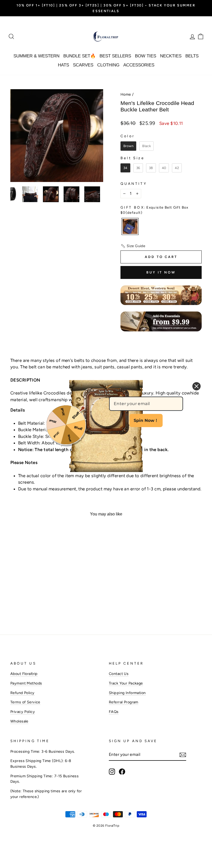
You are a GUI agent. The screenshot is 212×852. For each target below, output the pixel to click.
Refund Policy (22, 692)
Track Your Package (126, 683)
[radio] (128, 146)
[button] (132, 246)
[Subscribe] (182, 754)
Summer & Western (36, 56)
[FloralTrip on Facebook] (122, 772)
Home (125, 94)
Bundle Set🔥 (79, 56)
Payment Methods (26, 683)
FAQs (114, 711)
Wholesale (19, 721)
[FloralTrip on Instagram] (112, 772)
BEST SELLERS (115, 56)
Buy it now (161, 272)
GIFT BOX (154, 210)
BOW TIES (145, 56)
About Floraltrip (24, 673)
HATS (63, 65)
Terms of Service (25, 702)
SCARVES (83, 65)
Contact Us (118, 673)
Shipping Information (127, 692)
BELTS (192, 56)
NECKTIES (170, 56)
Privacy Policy (22, 711)
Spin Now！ (146, 420)
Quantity (133, 183)
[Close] (196, 386)
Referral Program (123, 702)
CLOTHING (108, 65)
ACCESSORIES (138, 65)
